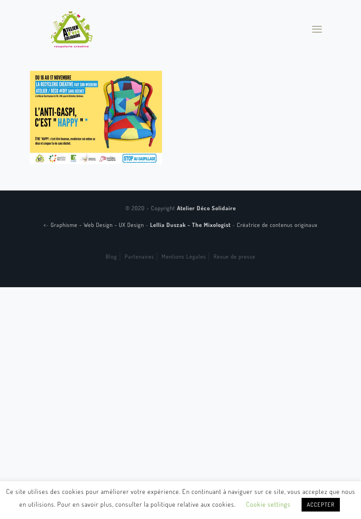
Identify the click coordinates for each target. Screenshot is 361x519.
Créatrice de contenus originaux (277, 224)
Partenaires (139, 256)
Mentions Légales (184, 256)
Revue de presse (234, 256)
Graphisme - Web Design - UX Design (98, 224)
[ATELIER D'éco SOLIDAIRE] (72, 28)
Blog (111, 256)
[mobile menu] (316, 28)
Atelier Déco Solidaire (206, 208)
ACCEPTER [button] (321, 504)
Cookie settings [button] (268, 504)
